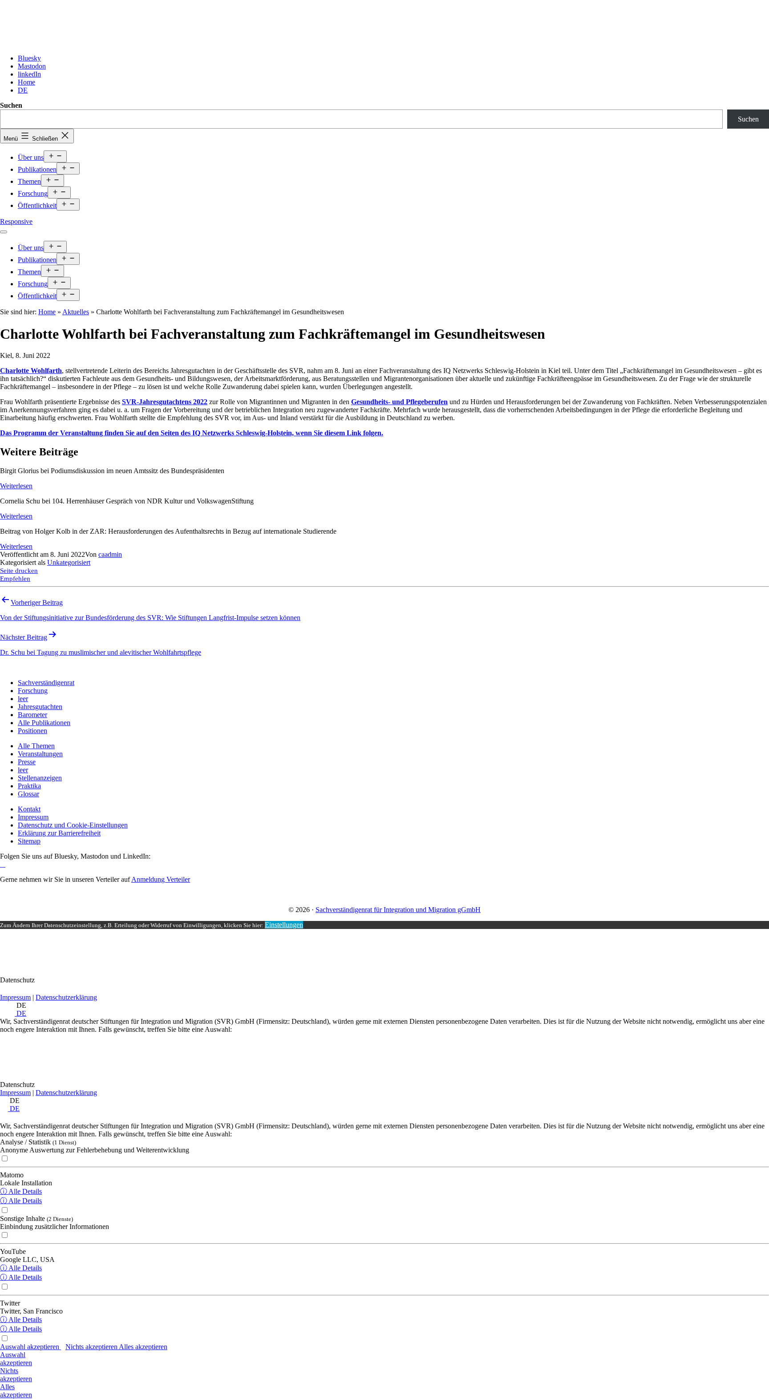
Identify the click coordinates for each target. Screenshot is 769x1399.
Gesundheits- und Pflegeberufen (399, 402)
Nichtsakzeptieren (16, 1375)
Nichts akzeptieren (92, 1346)
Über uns (31, 157)
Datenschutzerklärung (66, 997)
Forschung (33, 193)
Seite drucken (19, 570)
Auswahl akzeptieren (30, 1346)
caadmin (110, 554)
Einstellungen (284, 925)
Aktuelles (75, 312)
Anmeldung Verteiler (160, 879)
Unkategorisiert (68, 562)
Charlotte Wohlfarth (31, 370)
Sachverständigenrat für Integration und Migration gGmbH (398, 909)
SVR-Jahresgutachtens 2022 (164, 402)
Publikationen (37, 169)
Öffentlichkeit (37, 205)
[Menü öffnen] (3, 232)
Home (47, 312)
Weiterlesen (16, 486)
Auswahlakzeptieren (16, 1359)
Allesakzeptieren (16, 1391)
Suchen (11, 105)
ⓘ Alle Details (21, 1191)
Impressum (15, 997)
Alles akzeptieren (143, 1346)
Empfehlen (15, 578)
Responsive (16, 221)
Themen (29, 181)
